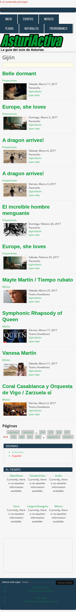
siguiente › (53, 436)
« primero (13, 432)
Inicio (8, 19)
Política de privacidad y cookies (41, 601)
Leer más (34, 95)
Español (16, 456)
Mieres (58, 506)
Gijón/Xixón (16, 475)
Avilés (58, 475)
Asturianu (17, 452)
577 (67, 432)
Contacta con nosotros (40, 591)
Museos (49, 19)
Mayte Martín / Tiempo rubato (37, 280)
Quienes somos (41, 587)
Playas (9, 29)
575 (51, 432)
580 (22, 436)
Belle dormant (19, 73)
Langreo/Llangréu (37, 506)
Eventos (28, 19)
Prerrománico (58, 29)
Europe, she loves (24, 107)
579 (13, 436)
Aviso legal (41, 597)
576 (59, 432)
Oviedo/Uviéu (37, 475)
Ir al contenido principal (13, 2)
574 (42, 432)
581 (30, 436)
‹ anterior (28, 432)
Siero (16, 506)
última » (68, 436)
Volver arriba (65, 582)
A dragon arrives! (23, 140)
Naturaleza (31, 29)
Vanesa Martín (19, 353)
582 (38, 436)
